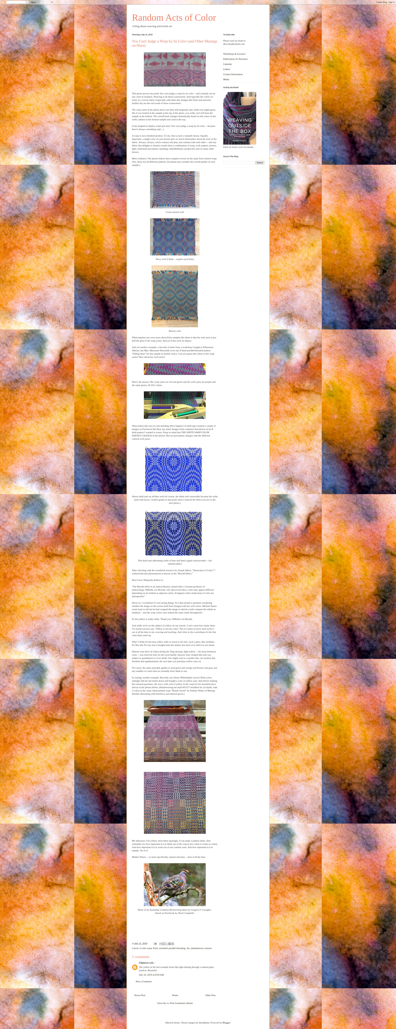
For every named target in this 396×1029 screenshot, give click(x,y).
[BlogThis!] (163, 943)
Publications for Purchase (235, 59)
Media (226, 79)
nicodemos (204, 1022)
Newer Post (139, 995)
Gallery (226, 69)
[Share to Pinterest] (172, 943)
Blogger (226, 1022)
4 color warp (146, 948)
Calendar (227, 64)
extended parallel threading (172, 948)
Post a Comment (144, 981)
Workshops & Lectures (234, 54)
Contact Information (233, 74)
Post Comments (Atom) (181, 1003)
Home (175, 995)
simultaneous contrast (201, 948)
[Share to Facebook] (169, 943)
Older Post (210, 995)
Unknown (143, 963)
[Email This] (160, 943)
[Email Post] (155, 943)
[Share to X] (166, 943)
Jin (188, 948)
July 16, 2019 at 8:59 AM (151, 975)
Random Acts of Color (174, 17)
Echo (155, 948)
